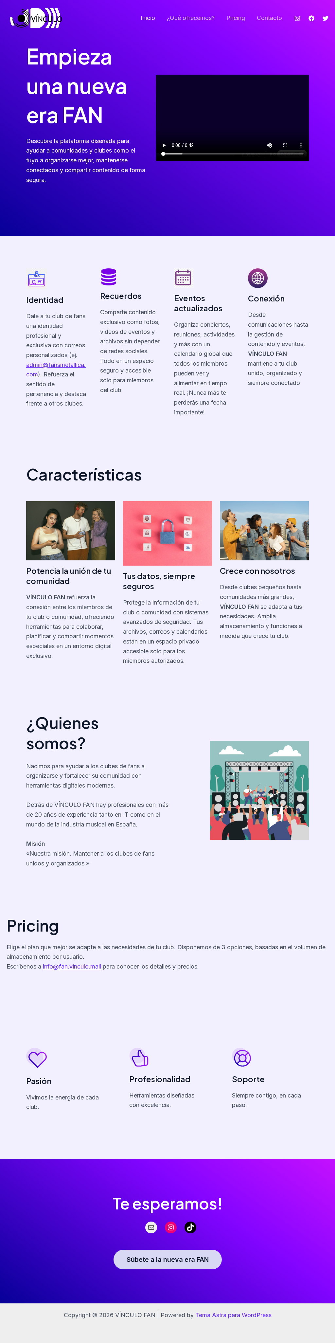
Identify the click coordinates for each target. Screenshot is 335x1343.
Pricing (235, 17)
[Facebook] (311, 18)
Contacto (269, 17)
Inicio (148, 17)
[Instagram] (297, 18)
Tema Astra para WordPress (233, 1315)
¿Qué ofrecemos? (191, 17)
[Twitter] (325, 18)
